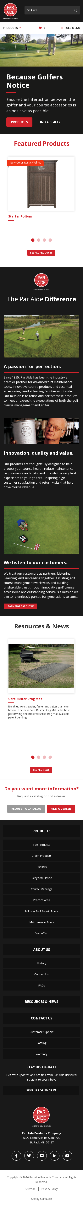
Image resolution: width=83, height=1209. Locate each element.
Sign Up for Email (39, 1090)
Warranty (41, 1054)
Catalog (41, 1043)
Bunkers (41, 867)
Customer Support (41, 1032)
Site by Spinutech (41, 1199)
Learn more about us (20, 606)
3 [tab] (44, 240)
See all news (41, 769)
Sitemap (30, 1189)
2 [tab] (39, 240)
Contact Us (41, 974)
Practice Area (41, 900)
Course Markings (41, 889)
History (41, 963)
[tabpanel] (41, 189)
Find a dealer (61, 808)
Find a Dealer (49, 122)
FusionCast (42, 933)
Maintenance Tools (41, 922)
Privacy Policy (50, 1189)
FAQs (41, 985)
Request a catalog (26, 808)
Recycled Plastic (41, 878)
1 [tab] (33, 240)
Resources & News (41, 1001)
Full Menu (72, 28)
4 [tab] (50, 240)
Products (11, 28)
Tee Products (41, 844)
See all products (41, 252)
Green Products (42, 855)
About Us (41, 949)
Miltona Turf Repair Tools (41, 911)
